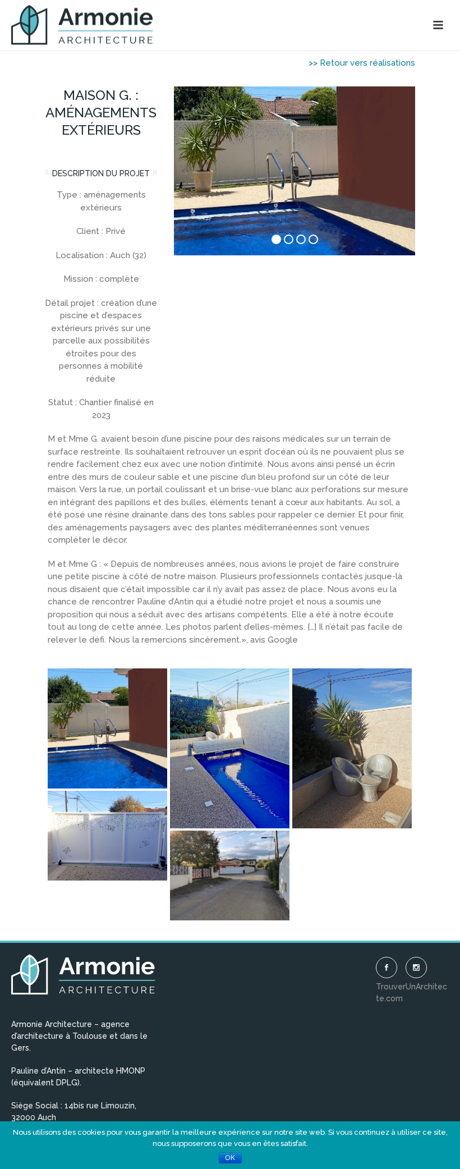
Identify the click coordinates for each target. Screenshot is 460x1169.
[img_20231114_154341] (352, 748)
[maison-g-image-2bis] (107, 728)
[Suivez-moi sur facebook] (386, 967)
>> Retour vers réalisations (362, 63)
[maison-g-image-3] (107, 836)
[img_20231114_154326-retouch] (229, 748)
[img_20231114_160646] (229, 875)
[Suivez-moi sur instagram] (416, 967)
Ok (230, 1158)
